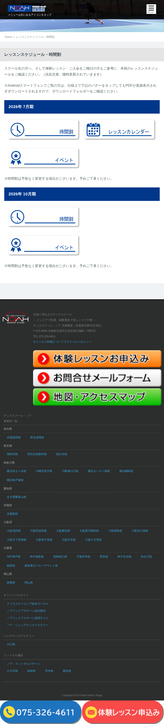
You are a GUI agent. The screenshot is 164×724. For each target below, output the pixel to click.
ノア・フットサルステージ (23, 663)
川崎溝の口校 (70, 471)
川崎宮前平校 (44, 471)
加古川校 (146, 556)
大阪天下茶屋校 (16, 539)
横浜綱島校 (126, 471)
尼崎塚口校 (60, 556)
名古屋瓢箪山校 (16, 496)
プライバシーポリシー (77, 341)
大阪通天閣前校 (89, 530)
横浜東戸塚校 (15, 480)
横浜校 (67, 670)
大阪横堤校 (63, 530)
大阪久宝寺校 (93, 539)
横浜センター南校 (99, 471)
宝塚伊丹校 (83, 556)
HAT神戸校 (13, 556)
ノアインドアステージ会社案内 (26, 610)
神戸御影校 (37, 556)
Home (8, 37)
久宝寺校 (12, 670)
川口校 (11, 644)
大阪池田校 (14, 530)
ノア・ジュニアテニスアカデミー (27, 625)
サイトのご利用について (48, 341)
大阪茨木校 (69, 539)
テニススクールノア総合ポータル (27, 603)
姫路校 (11, 565)
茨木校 (49, 670)
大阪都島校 (115, 530)
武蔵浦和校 (14, 437)
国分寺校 (61, 454)
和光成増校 (37, 437)
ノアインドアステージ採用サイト (27, 618)
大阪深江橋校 (140, 530)
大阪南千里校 (44, 539)
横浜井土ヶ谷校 (16, 471)
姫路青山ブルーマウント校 (41, 565)
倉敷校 (11, 582)
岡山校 (29, 582)
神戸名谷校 (124, 556)
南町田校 (12, 454)
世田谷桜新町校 (37, 454)
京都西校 (12, 513)
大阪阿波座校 (38, 530)
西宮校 (104, 556)
